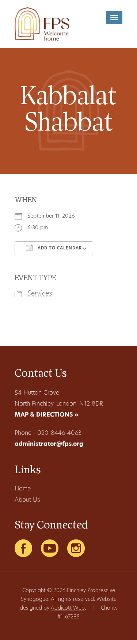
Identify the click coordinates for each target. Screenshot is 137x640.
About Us (27, 500)
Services (39, 294)
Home (23, 489)
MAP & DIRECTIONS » (47, 415)
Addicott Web (68, 608)
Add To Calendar (59, 248)
